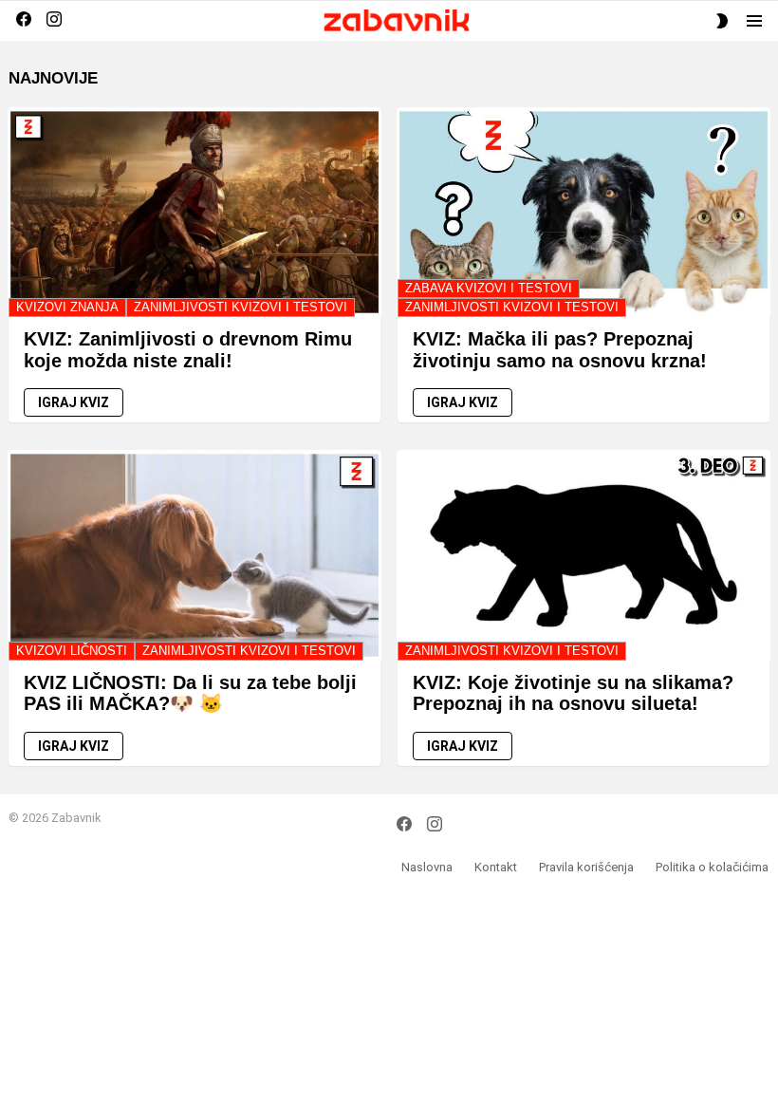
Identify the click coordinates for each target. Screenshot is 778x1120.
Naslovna (427, 867)
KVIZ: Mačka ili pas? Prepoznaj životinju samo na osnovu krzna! (560, 349)
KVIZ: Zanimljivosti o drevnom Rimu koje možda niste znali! (188, 349)
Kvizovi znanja (67, 307)
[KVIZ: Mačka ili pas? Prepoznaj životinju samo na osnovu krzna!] (583, 212)
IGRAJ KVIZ (73, 402)
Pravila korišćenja (586, 867)
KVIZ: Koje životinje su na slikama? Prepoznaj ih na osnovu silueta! (573, 693)
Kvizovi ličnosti (71, 651)
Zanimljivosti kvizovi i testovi (240, 307)
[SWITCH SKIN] (722, 21)
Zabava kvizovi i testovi (488, 288)
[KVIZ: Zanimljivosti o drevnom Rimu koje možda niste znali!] (194, 212)
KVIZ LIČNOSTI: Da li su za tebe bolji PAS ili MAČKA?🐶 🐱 (190, 693)
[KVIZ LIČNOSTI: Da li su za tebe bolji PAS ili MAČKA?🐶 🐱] (194, 555)
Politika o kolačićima (712, 867)
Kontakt (495, 867)
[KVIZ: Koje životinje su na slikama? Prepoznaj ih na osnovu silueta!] (583, 555)
